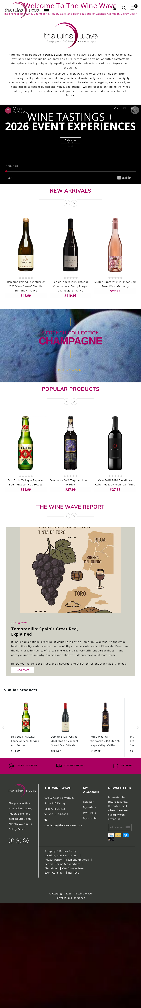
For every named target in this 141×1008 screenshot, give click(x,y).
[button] (3, 728)
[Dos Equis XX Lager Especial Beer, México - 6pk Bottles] (26, 443)
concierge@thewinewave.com (63, 825)
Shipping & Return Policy (60, 851)
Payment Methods (77, 859)
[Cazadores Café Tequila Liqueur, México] (70, 443)
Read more (22, 669)
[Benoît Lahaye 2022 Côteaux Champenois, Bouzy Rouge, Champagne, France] (70, 245)
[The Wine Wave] (22, 10)
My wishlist (90, 818)
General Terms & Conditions (63, 864)
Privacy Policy (53, 859)
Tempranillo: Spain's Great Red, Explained (44, 631)
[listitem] (26, 727)
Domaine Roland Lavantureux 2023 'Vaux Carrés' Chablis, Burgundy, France (26, 286)
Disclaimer (51, 868)
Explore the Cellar (70, 370)
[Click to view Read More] (74, 566)
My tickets (89, 812)
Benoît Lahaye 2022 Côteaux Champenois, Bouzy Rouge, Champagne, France (71, 286)
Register (88, 801)
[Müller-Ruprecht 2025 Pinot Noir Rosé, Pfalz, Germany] (115, 245)
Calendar (70, 140)
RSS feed (73, 872)
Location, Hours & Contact (61, 855)
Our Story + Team (73, 868)
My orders (89, 807)
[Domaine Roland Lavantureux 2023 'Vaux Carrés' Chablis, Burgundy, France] (26, 245)
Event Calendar (54, 872)
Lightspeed (78, 897)
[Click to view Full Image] (66, 566)
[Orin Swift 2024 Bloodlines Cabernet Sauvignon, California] (115, 443)
